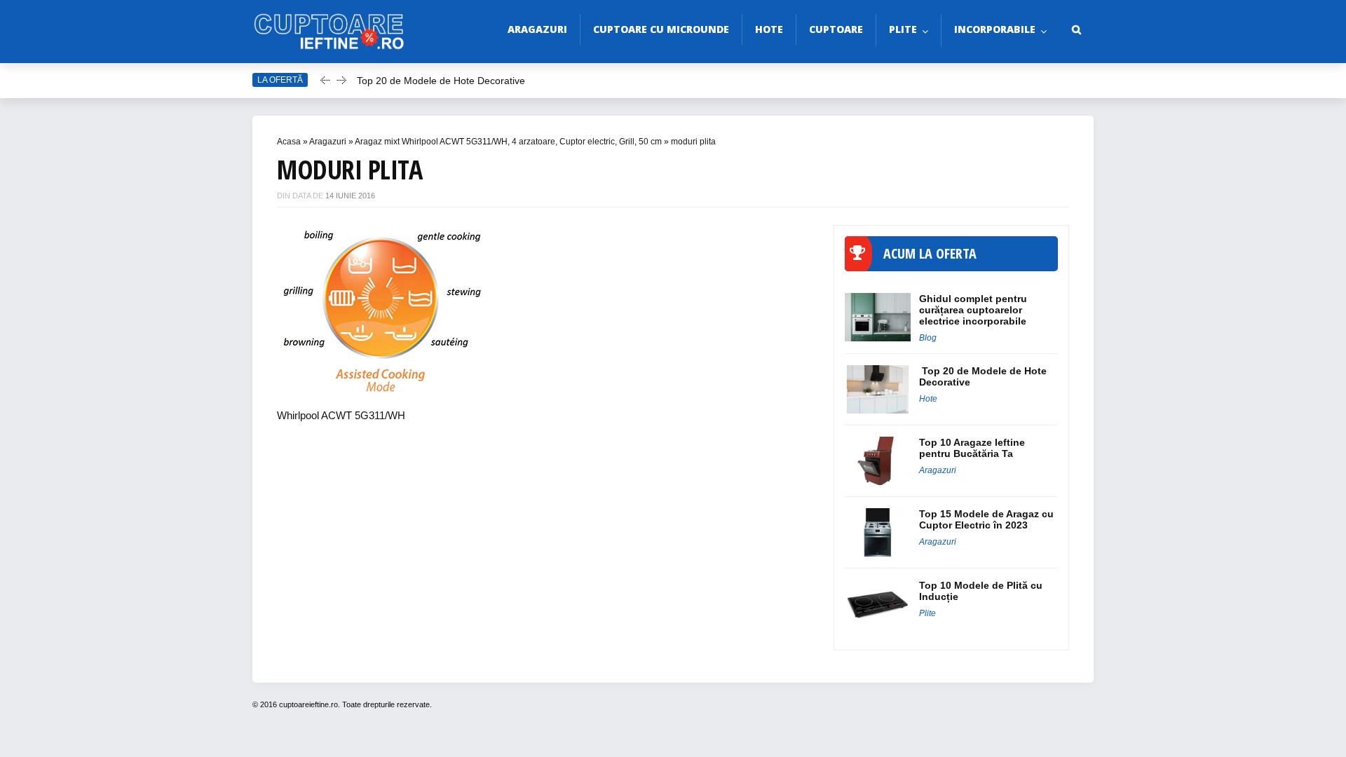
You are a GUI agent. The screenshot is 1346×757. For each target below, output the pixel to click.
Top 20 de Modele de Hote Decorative (441, 80)
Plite (903, 29)
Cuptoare (836, 29)
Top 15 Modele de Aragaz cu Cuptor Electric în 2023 (986, 519)
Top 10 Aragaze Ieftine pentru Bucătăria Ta (972, 448)
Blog (928, 338)
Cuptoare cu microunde (661, 29)
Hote (769, 29)
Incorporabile (994, 29)
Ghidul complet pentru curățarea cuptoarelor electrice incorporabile (973, 310)
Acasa (289, 141)
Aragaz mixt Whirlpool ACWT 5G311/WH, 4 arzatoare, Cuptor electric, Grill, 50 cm (508, 141)
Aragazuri (537, 29)
